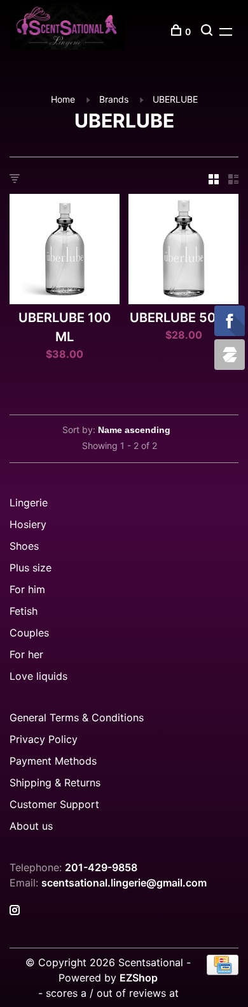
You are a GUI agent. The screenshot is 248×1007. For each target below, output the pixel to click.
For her (26, 654)
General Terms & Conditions (77, 717)
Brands (113, 99)
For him (27, 589)
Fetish (24, 611)
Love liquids (38, 676)
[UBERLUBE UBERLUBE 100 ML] (65, 251)
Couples (29, 632)
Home (63, 99)
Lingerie (29, 502)
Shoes (24, 546)
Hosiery (28, 524)
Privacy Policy (44, 739)
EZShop (139, 977)
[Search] (208, 31)
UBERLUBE (175, 99)
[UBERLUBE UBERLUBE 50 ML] (183, 251)
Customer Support (54, 804)
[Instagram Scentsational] (15, 910)
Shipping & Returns (55, 782)
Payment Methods (53, 760)
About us (31, 826)
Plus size (31, 567)
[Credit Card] (222, 971)
